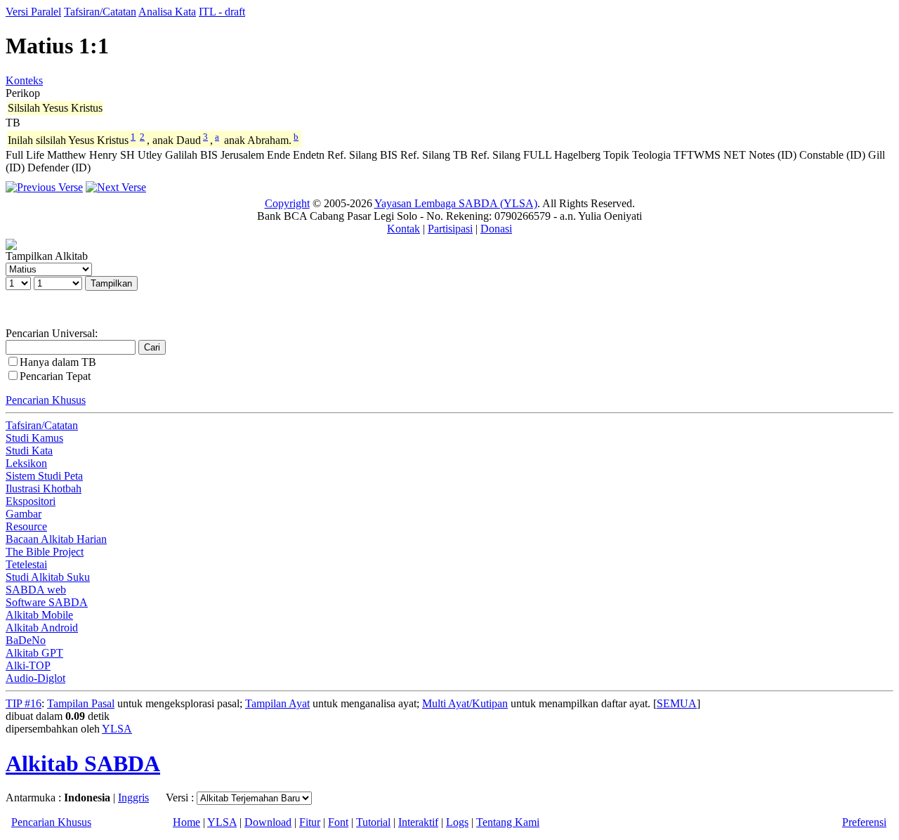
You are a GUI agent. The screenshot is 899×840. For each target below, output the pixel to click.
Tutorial (373, 822)
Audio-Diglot (35, 678)
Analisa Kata (167, 12)
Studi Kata (29, 451)
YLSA (117, 729)
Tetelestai (26, 564)
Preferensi (864, 822)
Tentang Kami (507, 822)
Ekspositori (30, 501)
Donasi (496, 229)
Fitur (309, 822)
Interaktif (418, 822)
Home (186, 822)
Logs (457, 822)
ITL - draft (222, 12)
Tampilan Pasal (80, 703)
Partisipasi (450, 229)
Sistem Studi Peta (44, 476)
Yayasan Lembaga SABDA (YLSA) (455, 203)
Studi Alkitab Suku (48, 577)
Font (338, 822)
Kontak (403, 229)
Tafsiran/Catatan (100, 12)
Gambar (23, 514)
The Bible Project (45, 552)
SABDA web (36, 590)
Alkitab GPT (34, 653)
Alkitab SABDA (83, 763)
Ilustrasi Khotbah (43, 488)
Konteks (24, 80)
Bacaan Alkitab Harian (56, 539)
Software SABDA (47, 602)
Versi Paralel (33, 12)
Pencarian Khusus (46, 400)
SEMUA (677, 703)
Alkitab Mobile (39, 615)
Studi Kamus (34, 438)
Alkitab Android (42, 628)
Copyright (287, 203)
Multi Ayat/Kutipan (465, 703)
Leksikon (26, 463)
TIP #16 (23, 703)
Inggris (133, 797)
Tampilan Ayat (277, 703)
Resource (26, 526)
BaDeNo (26, 640)
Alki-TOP (28, 665)
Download (267, 822)
